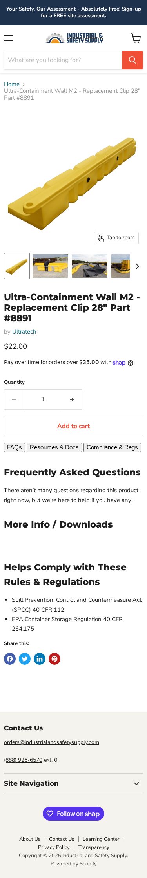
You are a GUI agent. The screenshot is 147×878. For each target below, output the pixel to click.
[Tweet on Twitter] (25, 659)
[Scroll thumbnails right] (136, 266)
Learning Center (101, 839)
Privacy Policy (54, 847)
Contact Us (61, 839)
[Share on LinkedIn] (39, 659)
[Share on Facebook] (10, 659)
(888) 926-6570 (23, 760)
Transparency (93, 847)
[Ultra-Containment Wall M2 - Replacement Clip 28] (16, 266)
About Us (29, 839)
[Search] (132, 60)
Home (12, 84)
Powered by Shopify (74, 863)
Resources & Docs (54, 447)
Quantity (14, 382)
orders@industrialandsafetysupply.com (51, 742)
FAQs (14, 447)
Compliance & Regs (112, 447)
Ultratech (24, 331)
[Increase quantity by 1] (72, 399)
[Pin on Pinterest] (54, 659)
